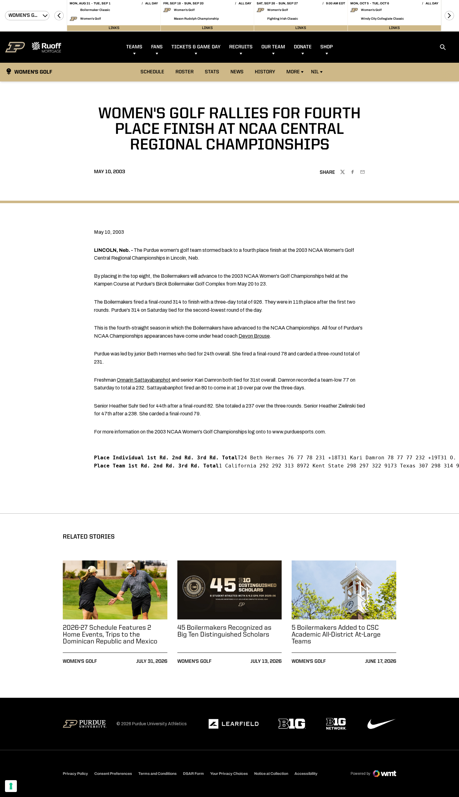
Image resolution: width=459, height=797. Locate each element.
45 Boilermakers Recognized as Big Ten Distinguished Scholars (224, 631)
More (293, 72)
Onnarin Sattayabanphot (143, 380)
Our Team (273, 47)
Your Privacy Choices (229, 773)
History (265, 72)
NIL (315, 72)
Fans (157, 47)
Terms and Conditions (157, 773)
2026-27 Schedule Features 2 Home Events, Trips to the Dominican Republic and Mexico (110, 634)
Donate (303, 47)
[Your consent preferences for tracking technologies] (11, 786)
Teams (134, 47)
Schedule (152, 72)
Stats (214, 72)
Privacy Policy (75, 773)
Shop (326, 47)
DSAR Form (193, 773)
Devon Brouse (254, 336)
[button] (59, 15)
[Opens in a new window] (234, 724)
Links (114, 28)
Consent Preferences (113, 773)
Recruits (241, 47)
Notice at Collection (271, 773)
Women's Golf (80, 661)
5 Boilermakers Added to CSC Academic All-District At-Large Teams (336, 634)
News (237, 72)
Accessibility (306, 773)
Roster (184, 72)
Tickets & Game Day (195, 47)
